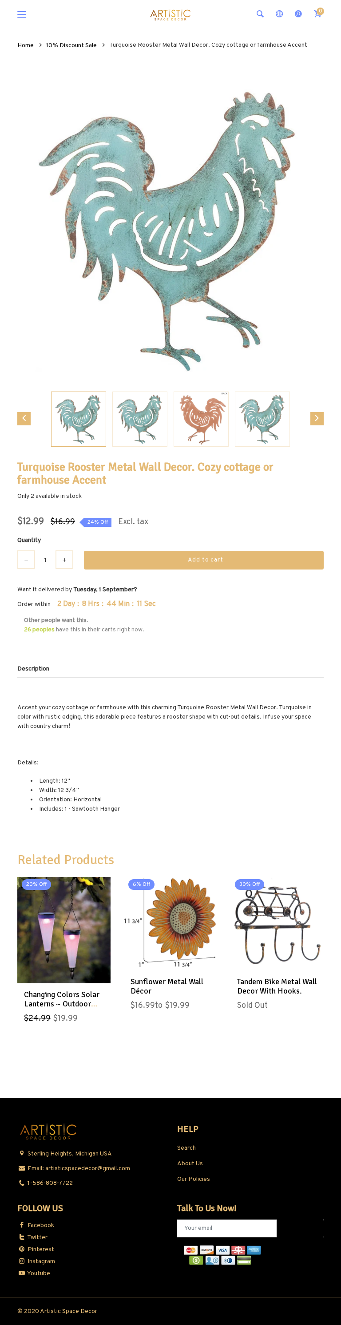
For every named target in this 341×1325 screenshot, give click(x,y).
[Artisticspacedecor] (170, 14)
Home (26, 45)
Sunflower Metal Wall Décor (167, 986)
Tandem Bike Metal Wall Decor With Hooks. (277, 986)
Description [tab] (33, 669)
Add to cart (205, 560)
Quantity (29, 540)
